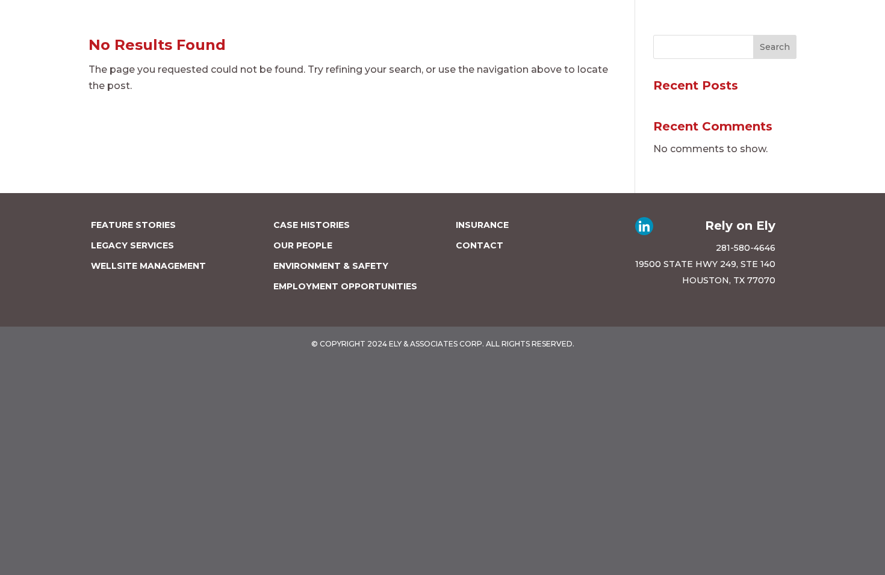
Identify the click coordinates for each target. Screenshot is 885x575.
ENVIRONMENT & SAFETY (330, 265)
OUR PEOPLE (302, 245)
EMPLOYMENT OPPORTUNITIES (345, 286)
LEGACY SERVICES (132, 245)
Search (775, 47)
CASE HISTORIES (311, 225)
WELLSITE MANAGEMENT (148, 265)
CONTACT (479, 245)
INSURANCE (482, 225)
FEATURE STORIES (133, 225)
